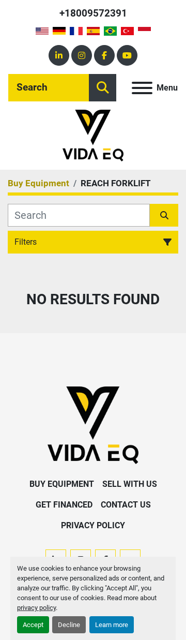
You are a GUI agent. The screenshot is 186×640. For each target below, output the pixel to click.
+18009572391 (93, 13)
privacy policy (36, 608)
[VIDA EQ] (93, 424)
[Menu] (142, 88)
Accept (33, 625)
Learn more (111, 625)
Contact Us (126, 505)
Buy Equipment (61, 484)
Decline (69, 625)
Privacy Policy (93, 525)
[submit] (102, 87)
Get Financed (64, 505)
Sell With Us (129, 484)
